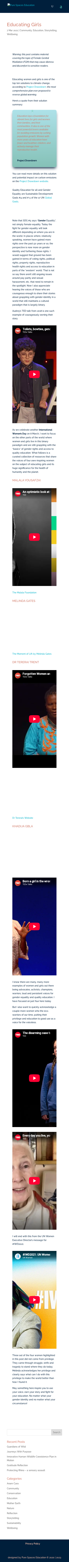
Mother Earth (13, 1503)
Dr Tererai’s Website (22, 818)
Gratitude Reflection (17, 1465)
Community (26, 30)
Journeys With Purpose (19, 1451)
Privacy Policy (32, 1543)
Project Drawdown (36, 87)
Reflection (12, 1513)
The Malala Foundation (24, 592)
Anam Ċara (13, 1483)
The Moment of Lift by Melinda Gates (32, 654)
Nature (10, 1508)
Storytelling (50, 30)
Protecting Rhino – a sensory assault (26, 1470)
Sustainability (14, 1523)
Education (38, 30)
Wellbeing (12, 34)
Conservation (14, 1493)
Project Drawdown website (34, 181)
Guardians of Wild (16, 1446)
